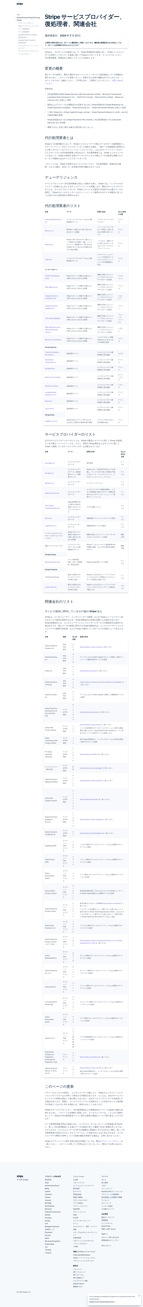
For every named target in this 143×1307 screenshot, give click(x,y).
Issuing (47, 1221)
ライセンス (105, 1200)
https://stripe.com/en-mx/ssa (91, 1068)
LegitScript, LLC (51, 526)
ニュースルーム (107, 1223)
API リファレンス (79, 1272)
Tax (46, 1247)
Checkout (48, 1194)
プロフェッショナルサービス (83, 1241)
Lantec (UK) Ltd (50, 587)
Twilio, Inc (48, 259)
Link (46, 1223)
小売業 (75, 1246)
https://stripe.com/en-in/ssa (90, 725)
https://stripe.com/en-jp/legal (91, 768)
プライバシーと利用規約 (110, 1194)
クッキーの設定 (107, 1206)
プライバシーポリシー (26, 23)
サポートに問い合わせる (110, 1237)
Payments (48, 1232)
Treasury (48, 1253)
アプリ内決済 (78, 1203)
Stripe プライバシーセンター (28, 26)
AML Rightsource (51, 287)
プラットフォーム (79, 1212)
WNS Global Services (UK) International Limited (52, 329)
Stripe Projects (78, 1284)
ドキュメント (78, 1269)
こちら (111, 1112)
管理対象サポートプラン (110, 1240)
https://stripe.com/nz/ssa (89, 799)
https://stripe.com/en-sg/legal (91, 819)
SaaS (75, 1215)
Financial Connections (53, 1212)
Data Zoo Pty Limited (52, 377)
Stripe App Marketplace (81, 1255)
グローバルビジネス (80, 1200)
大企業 (75, 1180)
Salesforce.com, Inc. (52, 493)
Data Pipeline (49, 1206)
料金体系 (48, 1180)
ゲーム (75, 1223)
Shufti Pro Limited (51, 386)
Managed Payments (52, 1226)
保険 (74, 1229)
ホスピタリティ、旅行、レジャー (85, 1226)
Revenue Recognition (52, 1241)
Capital (47, 1191)
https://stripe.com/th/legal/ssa (91, 833)
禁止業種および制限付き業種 (111, 1197)
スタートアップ (78, 1183)
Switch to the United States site (101, 1302)
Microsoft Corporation (53, 340)
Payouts (48, 1235)
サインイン (105, 1245)
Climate (47, 1197)
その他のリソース (107, 1209)
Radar (47, 1238)
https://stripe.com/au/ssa (89, 712)
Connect (48, 1200)
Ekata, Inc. (48, 401)
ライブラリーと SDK (80, 1281)
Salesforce (49, 244)
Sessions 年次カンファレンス (112, 1191)
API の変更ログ (78, 1278)
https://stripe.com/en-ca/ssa (90, 647)
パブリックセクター (80, 1243)
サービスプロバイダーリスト (28, 51)
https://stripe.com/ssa (88, 671)
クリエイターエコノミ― (82, 1221)
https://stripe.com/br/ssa (89, 1057)
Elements (48, 1209)
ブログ (103, 1185)
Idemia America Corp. (52, 562)
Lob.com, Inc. (49, 408)
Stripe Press (105, 1226)
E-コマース (77, 1191)
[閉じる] (139, 1296)
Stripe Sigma (49, 1244)
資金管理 (76, 1209)
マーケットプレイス (80, 1206)
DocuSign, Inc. (50, 463)
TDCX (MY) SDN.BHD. (52, 318)
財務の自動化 (78, 1197)
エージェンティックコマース (83, 1185)
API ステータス (78, 1275)
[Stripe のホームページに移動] (19, 1176)
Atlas (47, 1183)
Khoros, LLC (49, 231)
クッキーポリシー (24, 54)
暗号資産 (48, 1203)
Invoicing (48, 1218)
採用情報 (104, 1220)
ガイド (103, 1180)
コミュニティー (107, 1188)
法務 (18, 15)
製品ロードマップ (107, 1217)
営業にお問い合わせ (108, 1229)
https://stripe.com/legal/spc (112, 682)
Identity (48, 1215)
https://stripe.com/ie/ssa (111, 903)
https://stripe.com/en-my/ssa (90, 780)
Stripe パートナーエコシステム (84, 1258)
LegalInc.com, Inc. (51, 421)
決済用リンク (49, 1229)
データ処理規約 (23, 29)
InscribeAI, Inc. (50, 368)
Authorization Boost (52, 1185)
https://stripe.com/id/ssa (89, 754)
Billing (47, 1188)
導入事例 (104, 1183)
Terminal (48, 1250)
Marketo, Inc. (49, 483)
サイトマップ (106, 1203)
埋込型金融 (77, 1194)
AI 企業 (75, 1218)
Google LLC (49, 473)
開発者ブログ (78, 1286)
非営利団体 (77, 1238)
